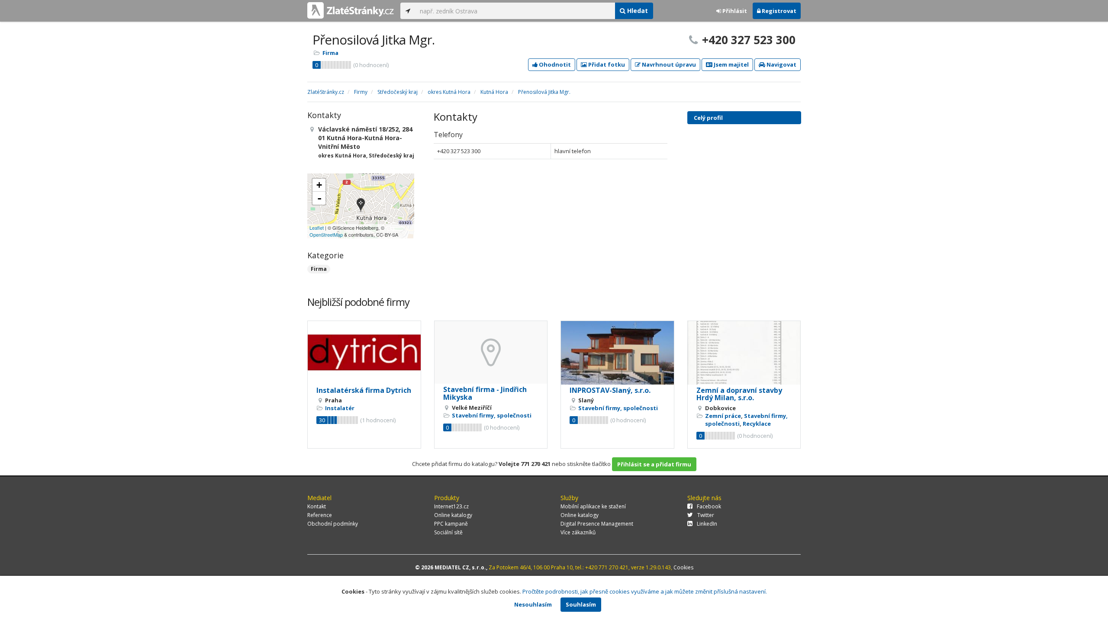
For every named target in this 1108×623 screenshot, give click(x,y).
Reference (319, 515)
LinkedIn (707, 523)
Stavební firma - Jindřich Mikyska (485, 393)
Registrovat (778, 11)
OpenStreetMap (326, 234)
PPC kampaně (451, 523)
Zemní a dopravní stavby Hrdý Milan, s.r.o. (739, 394)
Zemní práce (723, 416)
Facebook (709, 506)
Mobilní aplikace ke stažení (593, 506)
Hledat (636, 10)
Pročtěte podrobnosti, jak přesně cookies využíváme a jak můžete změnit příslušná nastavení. (644, 591)
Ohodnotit (554, 64)
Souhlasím (581, 604)
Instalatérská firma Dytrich (363, 390)
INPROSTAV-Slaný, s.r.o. (610, 390)
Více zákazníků (578, 532)
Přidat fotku (606, 64)
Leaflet (316, 227)
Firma (330, 53)
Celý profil (708, 118)
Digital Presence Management (596, 523)
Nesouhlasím (533, 604)
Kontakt (316, 506)
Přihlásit (734, 11)
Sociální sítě (448, 532)
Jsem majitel (730, 64)
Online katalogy (453, 515)
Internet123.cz (451, 506)
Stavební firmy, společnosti (491, 415)
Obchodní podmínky (332, 523)
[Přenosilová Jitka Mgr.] (360, 206)
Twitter (705, 515)
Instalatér (339, 408)
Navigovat (780, 64)
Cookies (683, 567)
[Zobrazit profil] (364, 353)
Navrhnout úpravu (668, 64)
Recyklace (757, 423)
